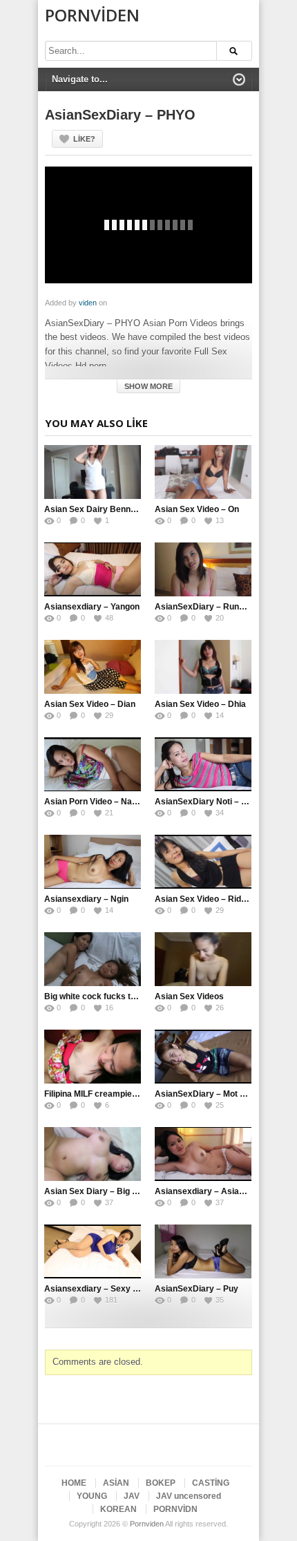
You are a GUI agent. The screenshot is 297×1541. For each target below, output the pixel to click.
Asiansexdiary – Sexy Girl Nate (105, 1289)
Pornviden (92, 14)
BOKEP (160, 1483)
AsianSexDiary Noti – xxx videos (219, 801)
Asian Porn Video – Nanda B (99, 801)
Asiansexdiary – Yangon (92, 607)
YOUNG (92, 1496)
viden (88, 303)
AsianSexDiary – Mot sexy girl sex (222, 1094)
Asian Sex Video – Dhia (200, 704)
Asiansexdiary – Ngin (86, 899)
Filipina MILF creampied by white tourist (121, 1094)
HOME (73, 1483)
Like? (84, 139)
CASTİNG (210, 1483)
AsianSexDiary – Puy (196, 1289)
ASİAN (116, 1483)
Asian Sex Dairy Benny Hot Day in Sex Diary (131, 509)
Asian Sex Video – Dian (89, 704)
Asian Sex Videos (189, 996)
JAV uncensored (188, 1496)
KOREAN (118, 1509)
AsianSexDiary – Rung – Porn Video (225, 607)
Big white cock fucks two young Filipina (121, 996)
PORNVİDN (175, 1509)
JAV (132, 1496)
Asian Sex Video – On (197, 509)
